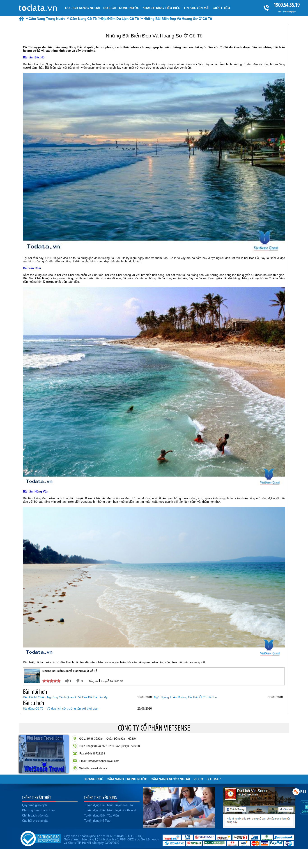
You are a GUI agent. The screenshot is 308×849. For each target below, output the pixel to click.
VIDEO (198, 779)
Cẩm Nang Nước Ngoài (170, 779)
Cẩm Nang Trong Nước (127, 779)
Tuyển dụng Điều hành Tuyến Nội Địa (108, 805)
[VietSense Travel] (21, 18)
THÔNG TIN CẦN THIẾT (36, 797)
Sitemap (214, 779)
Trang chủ (93, 779)
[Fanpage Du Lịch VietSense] (259, 826)
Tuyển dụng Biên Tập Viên (101, 815)
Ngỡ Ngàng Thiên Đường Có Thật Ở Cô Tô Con (185, 697)
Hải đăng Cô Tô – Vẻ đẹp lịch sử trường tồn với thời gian (60, 708)
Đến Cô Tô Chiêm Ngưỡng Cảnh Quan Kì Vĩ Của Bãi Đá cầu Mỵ (65, 697)
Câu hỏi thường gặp (35, 820)
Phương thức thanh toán (38, 810)
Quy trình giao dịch (34, 805)
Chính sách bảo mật (35, 815)
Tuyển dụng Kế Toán (97, 820)
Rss (296, 791)
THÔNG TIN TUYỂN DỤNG (100, 797)
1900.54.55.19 (287, 5)
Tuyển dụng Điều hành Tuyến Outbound (110, 810)
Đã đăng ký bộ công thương (41, 838)
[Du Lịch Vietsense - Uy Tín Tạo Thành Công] (179, 826)
